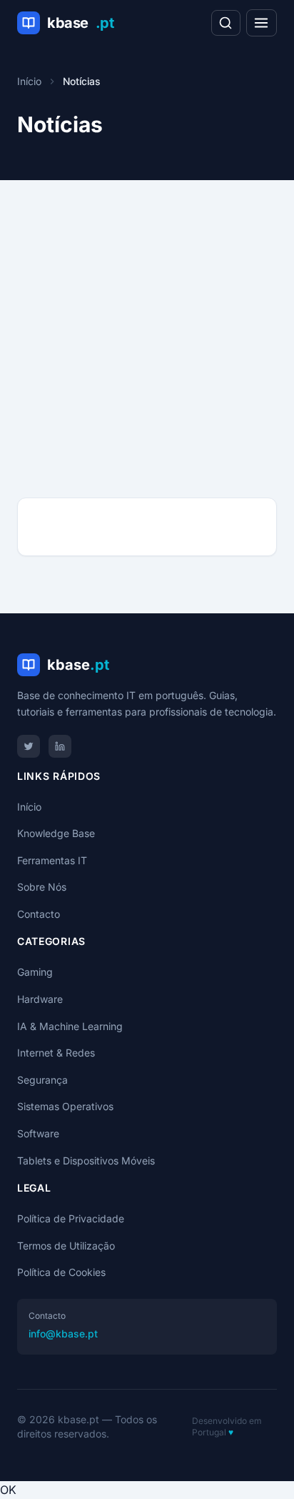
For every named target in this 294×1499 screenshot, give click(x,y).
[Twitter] (28, 746)
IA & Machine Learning (70, 1026)
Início (29, 81)
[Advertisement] (147, 321)
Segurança (42, 1080)
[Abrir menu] (261, 22)
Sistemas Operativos (65, 1106)
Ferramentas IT (52, 860)
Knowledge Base (56, 833)
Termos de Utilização (66, 1246)
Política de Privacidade (70, 1218)
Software (38, 1133)
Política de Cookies (61, 1272)
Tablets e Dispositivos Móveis (86, 1160)
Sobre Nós (41, 887)
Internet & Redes (56, 1053)
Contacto (38, 914)
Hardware (40, 999)
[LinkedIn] (60, 746)
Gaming (35, 972)
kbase (80, 22)
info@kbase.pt (63, 1333)
